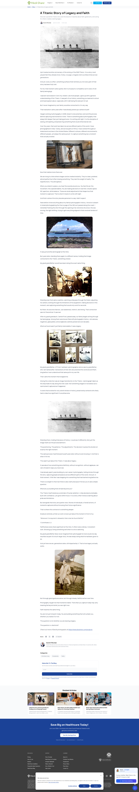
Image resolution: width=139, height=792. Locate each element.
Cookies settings (72, 786)
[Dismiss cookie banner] (100, 775)
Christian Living (45, 656)
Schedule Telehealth (49, 761)
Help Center (48, 768)
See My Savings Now (69, 735)
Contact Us (79, 2)
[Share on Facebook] (46, 636)
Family (63, 656)
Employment (66, 761)
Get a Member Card (49, 766)
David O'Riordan (47, 22)
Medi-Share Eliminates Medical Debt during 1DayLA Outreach (96, 708)
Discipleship (55, 656)
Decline (96, 786)
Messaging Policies (55, 678)
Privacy (48, 678)
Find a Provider (48, 757)
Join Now (97, 2)
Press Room (65, 766)
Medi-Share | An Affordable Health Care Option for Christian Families (69, 708)
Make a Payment (49, 763)
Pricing (29, 757)
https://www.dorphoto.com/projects (80, 630)
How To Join (30, 759)
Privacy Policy (66, 763)
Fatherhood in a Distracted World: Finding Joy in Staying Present (39, 708)
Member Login (107, 2)
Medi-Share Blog (31, 768)
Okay (84, 786)
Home (29, 7)
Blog (33, 7)
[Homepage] (36, 3)
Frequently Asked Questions (34, 766)
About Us (65, 757)
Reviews (29, 761)
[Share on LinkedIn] (53, 636)
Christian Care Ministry (68, 759)
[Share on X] (49, 636)
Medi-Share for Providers (50, 759)
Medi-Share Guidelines (33, 763)
